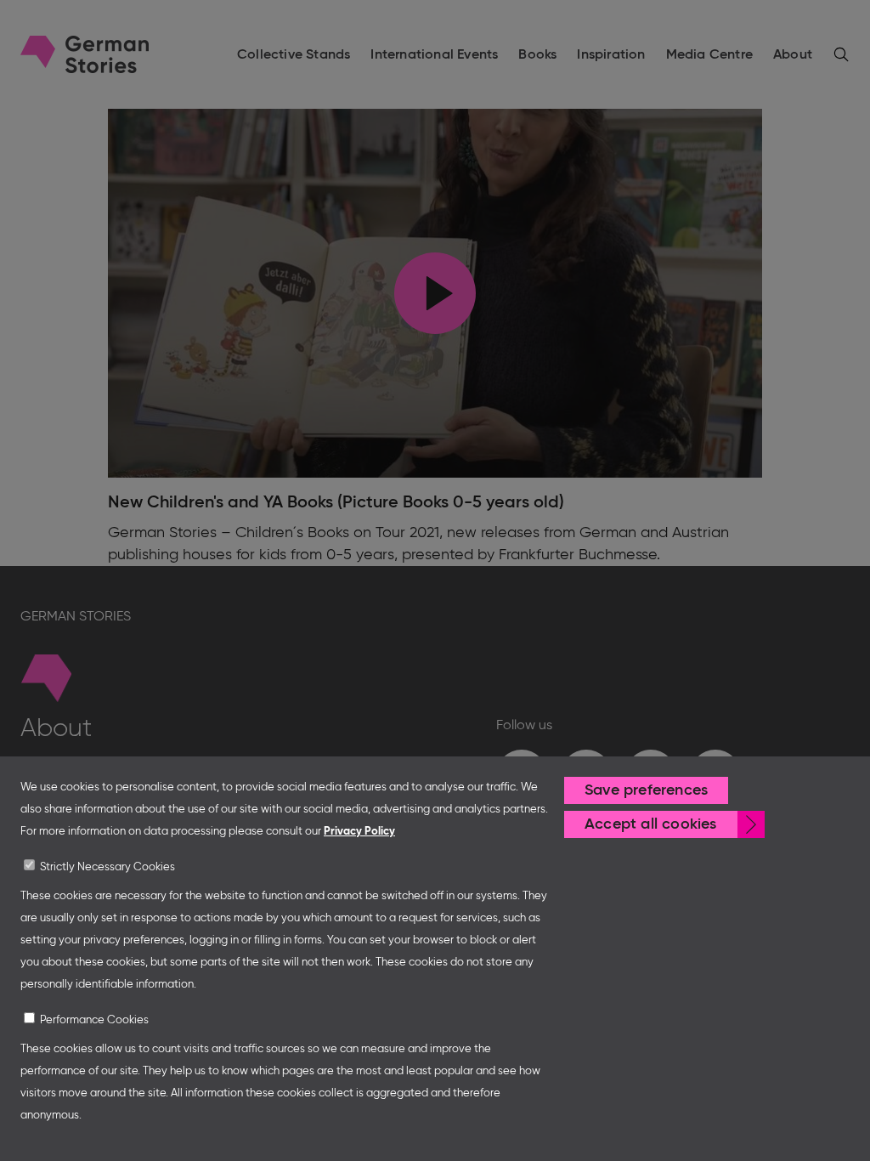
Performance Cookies (94, 1020)
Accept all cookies (651, 824)
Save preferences (646, 790)
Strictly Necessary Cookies (107, 867)
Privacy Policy (359, 831)
